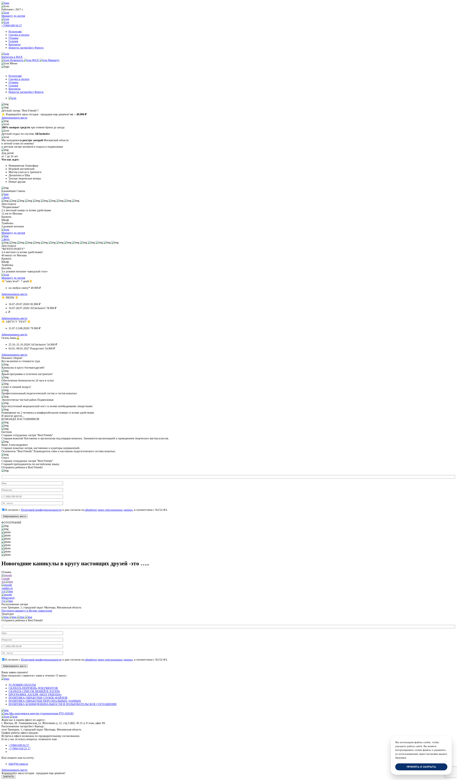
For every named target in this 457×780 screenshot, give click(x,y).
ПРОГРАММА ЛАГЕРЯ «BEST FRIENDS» (35, 694)
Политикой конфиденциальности (41, 509)
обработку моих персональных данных (108, 509)
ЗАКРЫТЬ (8, 776)
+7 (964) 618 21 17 (20, 748)
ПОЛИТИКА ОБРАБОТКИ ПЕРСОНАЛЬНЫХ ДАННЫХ (45, 700)
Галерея (13, 41)
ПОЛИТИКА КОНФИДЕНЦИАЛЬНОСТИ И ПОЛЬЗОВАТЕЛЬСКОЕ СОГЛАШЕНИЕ (63, 704)
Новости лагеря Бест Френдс (26, 47)
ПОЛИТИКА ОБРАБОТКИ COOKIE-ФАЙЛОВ (38, 697)
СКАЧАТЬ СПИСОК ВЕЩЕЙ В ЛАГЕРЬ (34, 691)
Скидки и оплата (19, 34)
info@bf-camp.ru (18, 763)
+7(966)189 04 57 (19, 745)
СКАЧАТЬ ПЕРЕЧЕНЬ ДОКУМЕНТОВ (33, 688)
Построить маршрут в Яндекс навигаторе (26, 610)
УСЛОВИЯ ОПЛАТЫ (22, 684)
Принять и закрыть (421, 767)
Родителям (15, 31)
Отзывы (13, 38)
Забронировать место (14, 117)
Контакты (15, 44)
